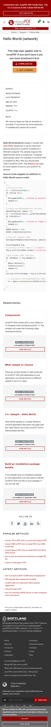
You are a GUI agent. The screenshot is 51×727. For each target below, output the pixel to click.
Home (6, 641)
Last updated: (13, 97)
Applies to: (11, 106)
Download (33, 641)
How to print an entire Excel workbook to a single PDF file (25, 557)
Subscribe (42, 700)
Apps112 (38, 628)
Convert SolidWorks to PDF (14, 661)
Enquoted (22, 631)
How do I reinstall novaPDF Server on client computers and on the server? (26, 594)
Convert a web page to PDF (15, 563)
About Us (8, 644)
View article (25, 349)
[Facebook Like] (12, 523)
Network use (33, 164)
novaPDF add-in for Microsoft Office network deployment (22, 584)
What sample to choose (19, 364)
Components (12, 315)
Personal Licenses (36, 644)
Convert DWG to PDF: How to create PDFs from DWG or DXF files (25, 545)
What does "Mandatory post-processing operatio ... (24, 668)
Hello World (8, 146)
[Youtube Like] (25, 523)
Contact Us (8, 648)
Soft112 (31, 628)
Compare (33, 648)
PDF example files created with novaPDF (20, 579)
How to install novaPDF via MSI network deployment (25, 576)
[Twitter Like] (18, 523)
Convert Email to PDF (13, 589)
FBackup (25, 626)
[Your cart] (38, 22)
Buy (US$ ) (26, 13)
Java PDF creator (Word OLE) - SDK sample (21, 672)
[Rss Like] (38, 523)
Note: (8, 117)
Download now (26, 64)
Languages (8, 655)
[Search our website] (48, 22)
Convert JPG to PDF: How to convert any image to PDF (26, 540)
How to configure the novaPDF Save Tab (20, 675)
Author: (9, 89)
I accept (25, 719)
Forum (31, 651)
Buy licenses (26, 70)
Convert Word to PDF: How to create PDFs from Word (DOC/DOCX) (25, 551)
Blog (31, 655)
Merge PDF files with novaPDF (16, 665)
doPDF (12, 628)
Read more (25, 724)
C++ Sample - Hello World (20, 414)
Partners (7, 651)
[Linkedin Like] (31, 523)
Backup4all (17, 626)
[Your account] (44, 21)
